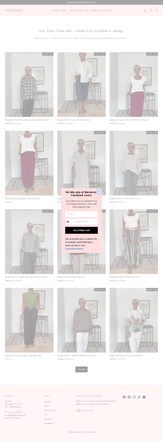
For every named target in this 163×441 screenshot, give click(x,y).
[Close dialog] (98, 191)
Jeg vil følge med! (81, 230)
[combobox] (69, 222)
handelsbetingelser (74, 249)
